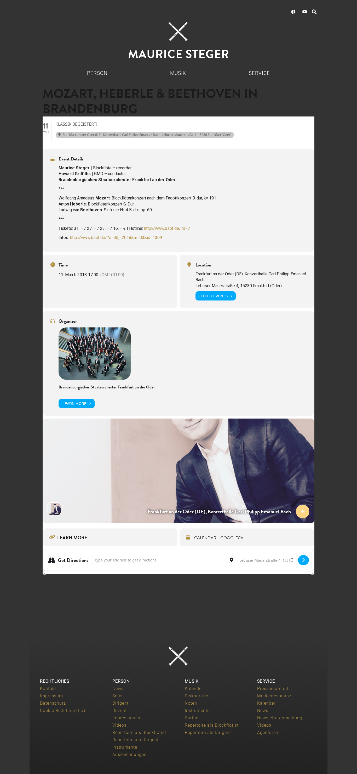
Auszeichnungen (129, 754)
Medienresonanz (274, 695)
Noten (191, 703)
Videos (119, 725)
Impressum (51, 695)
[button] (314, 11)
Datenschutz (53, 703)
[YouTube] (305, 12)
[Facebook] (293, 12)
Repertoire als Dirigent (135, 739)
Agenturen (267, 732)
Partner (192, 717)
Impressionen (126, 717)
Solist (118, 695)
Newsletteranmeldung (279, 717)
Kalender (194, 688)
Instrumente (124, 747)
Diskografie (196, 695)
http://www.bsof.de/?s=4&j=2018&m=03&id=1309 (116, 237)
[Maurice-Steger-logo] (178, 32)
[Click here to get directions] (303, 560)
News (118, 688)
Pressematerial (272, 688)
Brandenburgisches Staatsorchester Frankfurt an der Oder (107, 387)
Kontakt (48, 688)
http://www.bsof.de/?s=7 (167, 228)
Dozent (119, 710)
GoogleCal (233, 538)
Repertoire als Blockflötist (139, 732)
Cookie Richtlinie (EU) (62, 710)
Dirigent (120, 703)
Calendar (205, 538)
